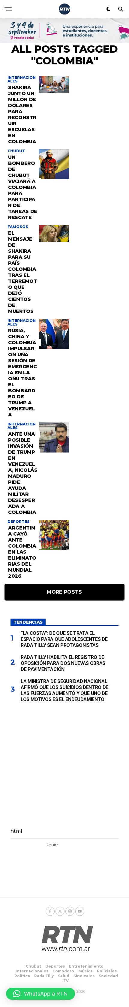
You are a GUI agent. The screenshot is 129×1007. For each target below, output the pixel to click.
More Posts (64, 592)
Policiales (107, 971)
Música (85, 971)
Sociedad (108, 976)
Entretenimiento (86, 966)
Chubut (33, 966)
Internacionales (32, 971)
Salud (63, 976)
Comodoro (63, 971)
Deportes (55, 966)
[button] (40, 994)
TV (66, 980)
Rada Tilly (44, 976)
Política (22, 976)
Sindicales (84, 976)
